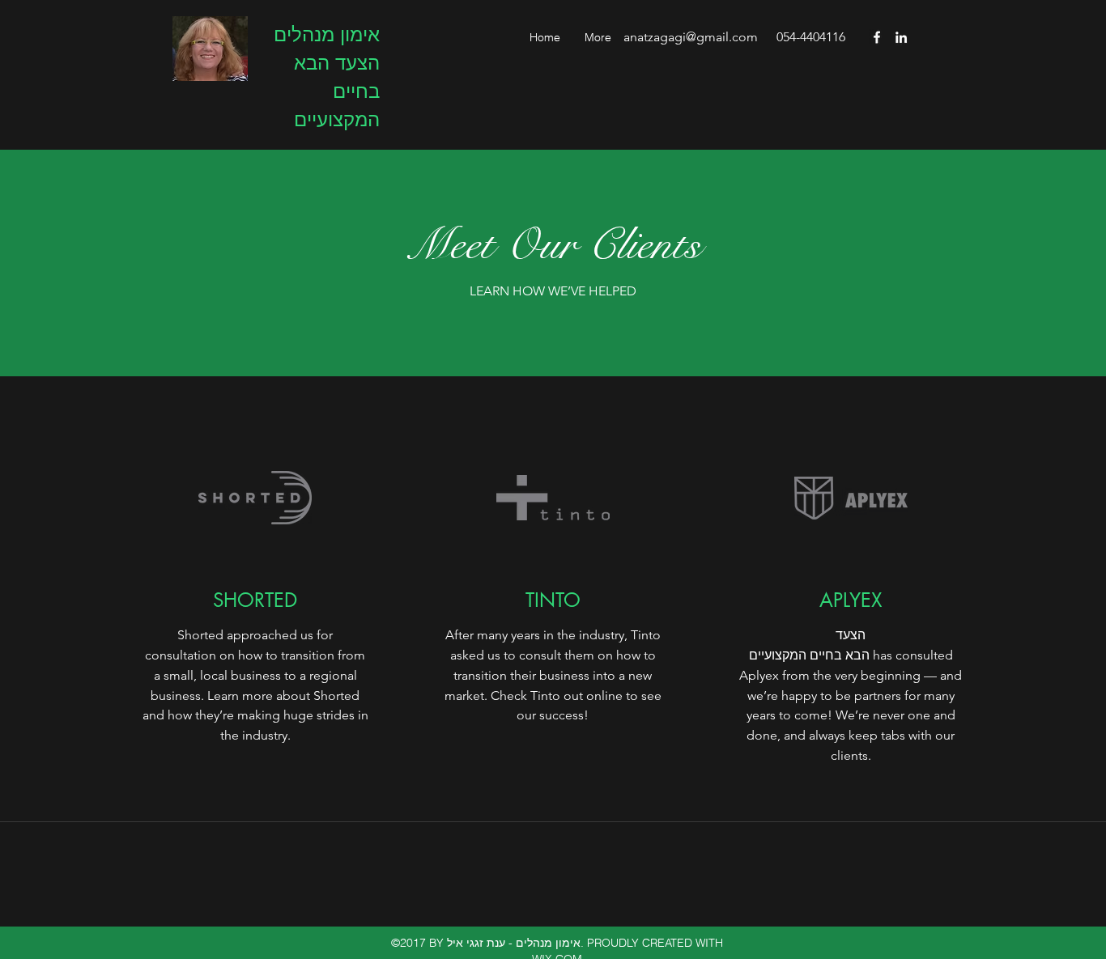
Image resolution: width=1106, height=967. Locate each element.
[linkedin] (901, 37)
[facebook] (877, 37)
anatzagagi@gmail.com (690, 37)
